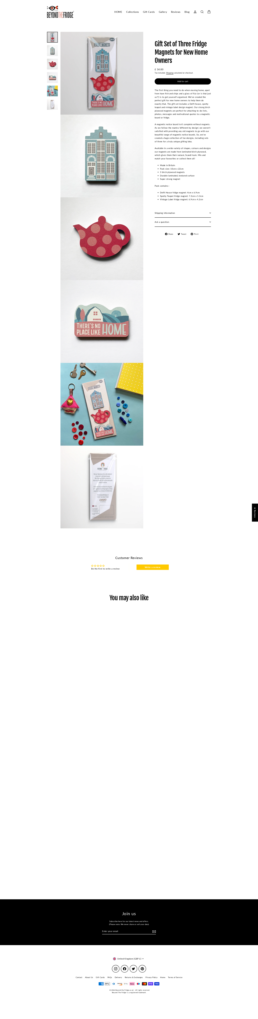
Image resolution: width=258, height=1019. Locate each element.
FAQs (110, 977)
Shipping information (165, 213)
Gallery (163, 11)
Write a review (152, 567)
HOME (118, 11)
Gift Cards (149, 11)
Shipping (169, 73)
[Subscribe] (154, 931)
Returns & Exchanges (134, 977)
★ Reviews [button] (255, 512)
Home (162, 977)
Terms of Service (175, 977)
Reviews (175, 11)
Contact (79, 977)
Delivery (118, 977)
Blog (187, 11)
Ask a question (162, 222)
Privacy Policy (152, 977)
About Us (89, 977)
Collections (132, 11)
